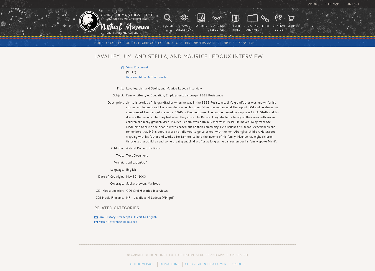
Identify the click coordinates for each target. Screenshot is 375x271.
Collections (121, 43)
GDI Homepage (142, 264)
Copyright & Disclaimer (205, 264)
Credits (238, 264)
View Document (137, 67)
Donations (169, 264)
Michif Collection (154, 43)
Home (99, 43)
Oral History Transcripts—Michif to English (215, 43)
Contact (352, 4)
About (313, 4)
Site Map (331, 4)
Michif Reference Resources (118, 222)
